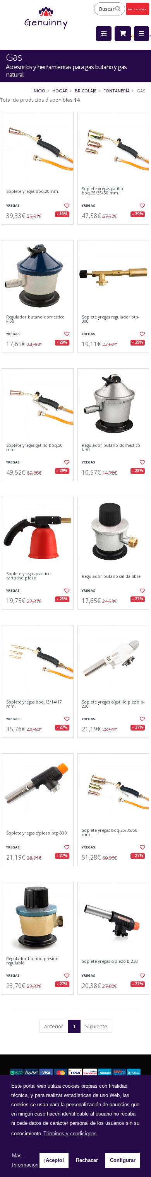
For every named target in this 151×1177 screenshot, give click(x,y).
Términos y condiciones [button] (70, 1133)
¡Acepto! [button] (54, 1160)
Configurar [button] (123, 1160)
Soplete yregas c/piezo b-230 (110, 961)
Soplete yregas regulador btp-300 (111, 319)
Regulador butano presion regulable (32, 961)
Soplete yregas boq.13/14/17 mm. (34, 704)
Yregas (13, 205)
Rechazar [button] (87, 1160)
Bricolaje (85, 91)
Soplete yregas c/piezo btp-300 (36, 833)
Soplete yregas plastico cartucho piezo (28, 576)
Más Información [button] (25, 1160)
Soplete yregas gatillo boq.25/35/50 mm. (102, 191)
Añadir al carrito (40, 230)
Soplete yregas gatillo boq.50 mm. (34, 447)
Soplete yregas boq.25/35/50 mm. (109, 832)
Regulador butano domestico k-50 (35, 319)
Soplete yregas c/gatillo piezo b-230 (113, 704)
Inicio (39, 91)
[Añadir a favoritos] (66, 205)
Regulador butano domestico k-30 (111, 447)
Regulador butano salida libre (111, 576)
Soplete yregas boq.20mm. (32, 191)
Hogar (60, 91)
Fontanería (116, 91)
